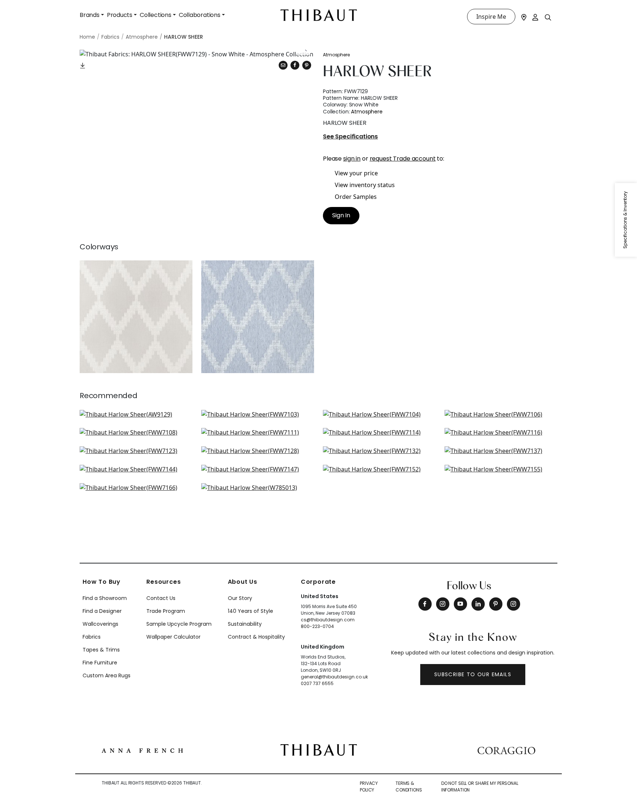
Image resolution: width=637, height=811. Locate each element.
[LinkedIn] (478, 604)
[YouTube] (460, 604)
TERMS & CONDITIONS (409, 786)
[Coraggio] (506, 750)
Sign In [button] (341, 215)
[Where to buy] (523, 16)
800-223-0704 (317, 626)
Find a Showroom (105, 598)
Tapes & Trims (101, 649)
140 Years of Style (250, 611)
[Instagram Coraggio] (513, 604)
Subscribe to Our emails (472, 674)
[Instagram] (442, 604)
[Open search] (548, 17)
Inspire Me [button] (491, 17)
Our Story (240, 598)
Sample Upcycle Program (179, 624)
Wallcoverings (100, 624)
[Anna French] (142, 750)
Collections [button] (155, 15)
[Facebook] (425, 604)
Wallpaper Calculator (173, 636)
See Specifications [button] (350, 137)
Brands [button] (90, 15)
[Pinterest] (306, 65)
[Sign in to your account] (535, 16)
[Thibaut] (319, 749)
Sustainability (245, 624)
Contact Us (160, 598)
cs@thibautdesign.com (328, 620)
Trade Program (165, 611)
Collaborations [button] (199, 15)
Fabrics (92, 636)
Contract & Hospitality (256, 636)
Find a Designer (102, 611)
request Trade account (403, 158)
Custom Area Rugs (106, 675)
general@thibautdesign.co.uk (334, 677)
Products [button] (119, 15)
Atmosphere (336, 55)
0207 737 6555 (317, 683)
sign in (352, 158)
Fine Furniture (100, 662)
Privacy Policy (369, 786)
